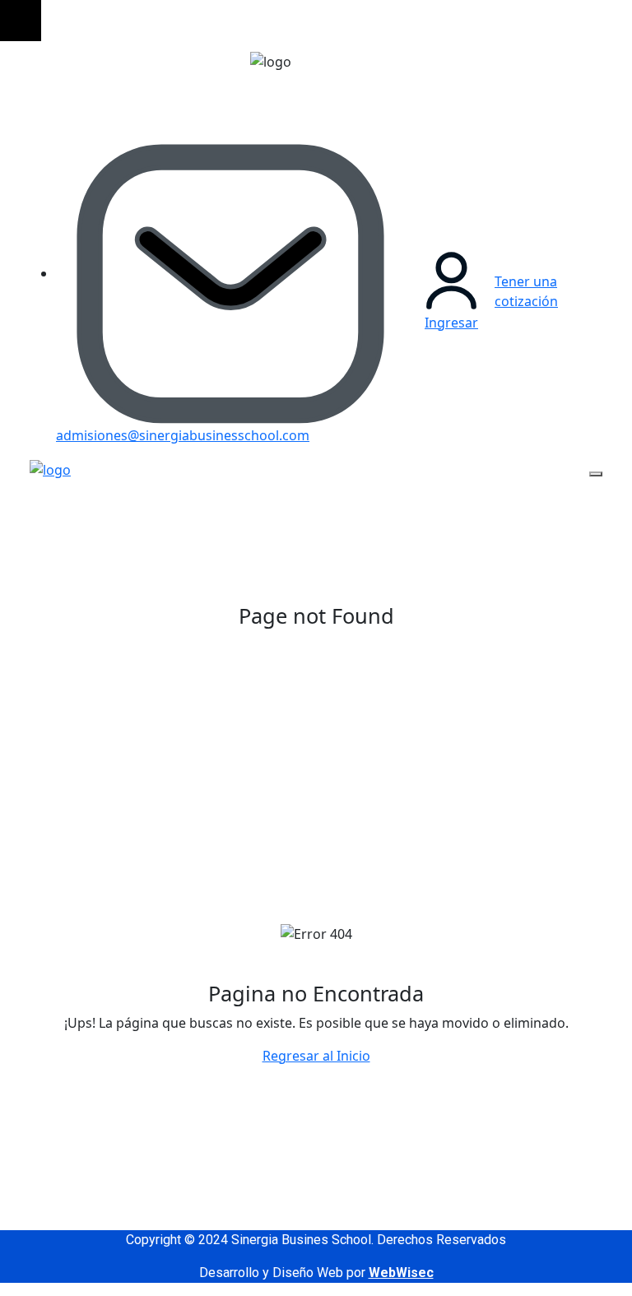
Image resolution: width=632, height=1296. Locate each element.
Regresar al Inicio (316, 1056)
